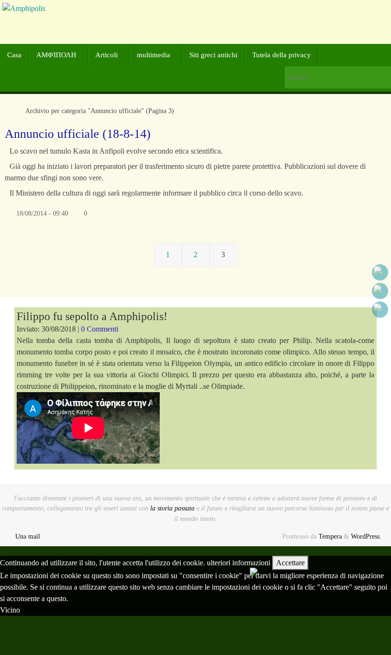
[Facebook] (380, 272)
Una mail (27, 536)
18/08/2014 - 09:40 (42, 213)
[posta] (380, 310)
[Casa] (9, 110)
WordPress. (366, 536)
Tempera (330, 536)
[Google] (380, 291)
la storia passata (172, 508)
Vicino (10, 610)
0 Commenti (99, 329)
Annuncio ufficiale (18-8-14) (78, 134)
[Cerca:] (337, 77)
